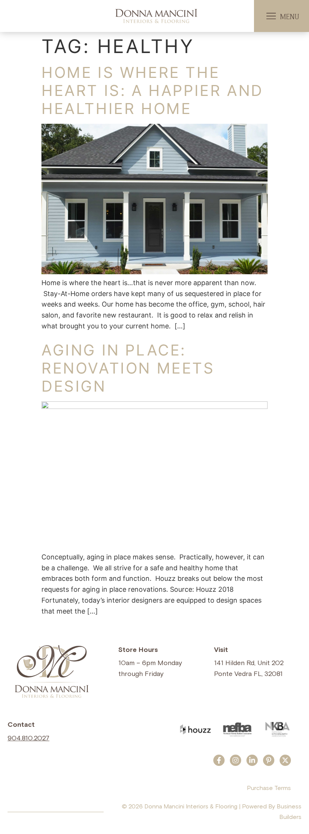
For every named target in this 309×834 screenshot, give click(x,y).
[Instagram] (235, 760)
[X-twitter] (285, 760)
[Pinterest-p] (268, 760)
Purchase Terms (269, 788)
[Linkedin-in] (252, 760)
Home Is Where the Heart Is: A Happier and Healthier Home (152, 90)
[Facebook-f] (219, 760)
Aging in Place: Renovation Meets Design (128, 368)
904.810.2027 (28, 738)
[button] (271, 16)
